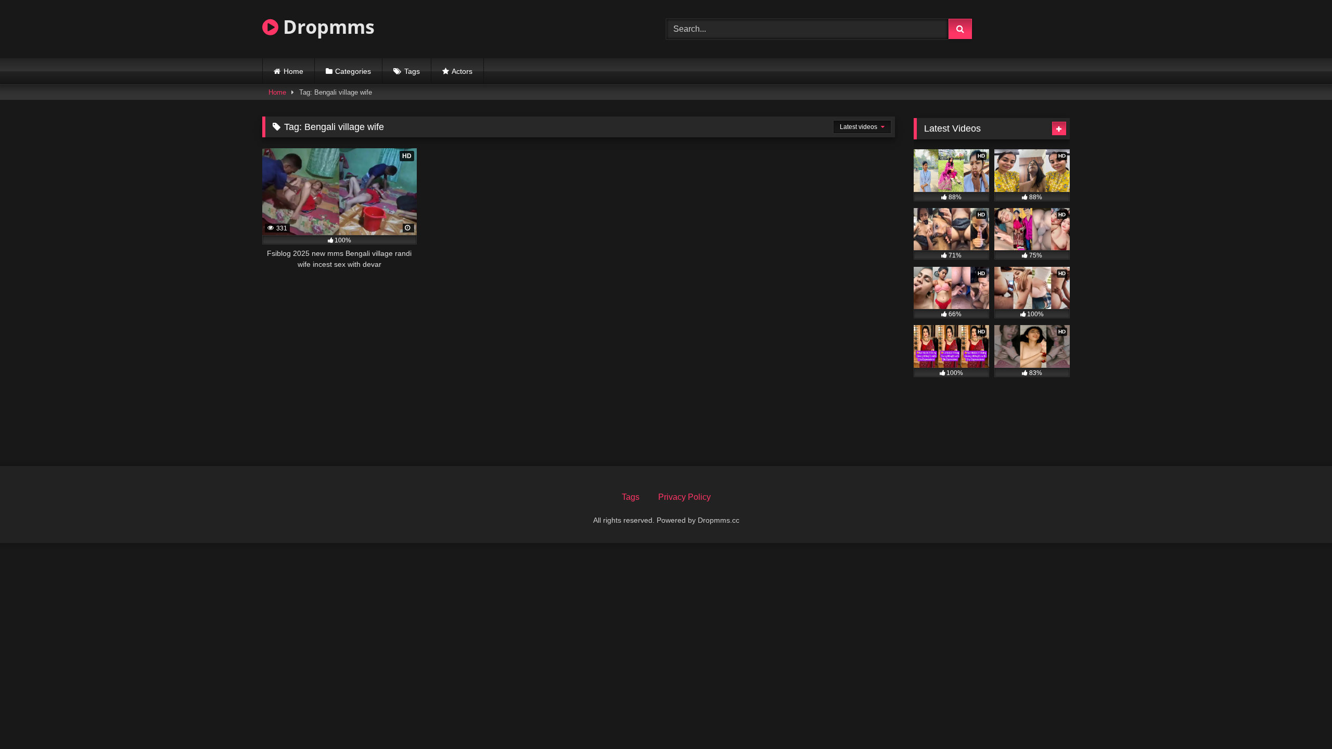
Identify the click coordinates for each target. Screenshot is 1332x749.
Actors (462, 71)
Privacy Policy (684, 497)
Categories (353, 71)
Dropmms (326, 27)
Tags (412, 71)
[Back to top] (1299, 718)
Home (293, 71)
